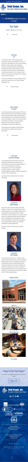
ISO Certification (14, 332)
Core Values (14, 359)
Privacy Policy (11, 448)
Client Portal (19, 1)
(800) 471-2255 (11, 1)
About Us (13, 30)
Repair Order (14, 381)
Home (8, 30)
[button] (14, 14)
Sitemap (18, 448)
